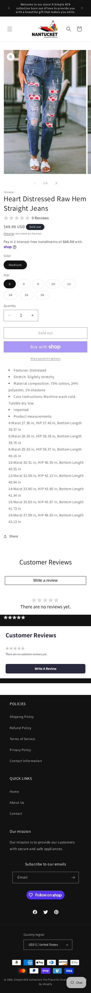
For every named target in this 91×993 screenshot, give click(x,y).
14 (13, 295)
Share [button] (13, 536)
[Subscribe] (73, 877)
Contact (16, 813)
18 (45, 295)
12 (71, 284)
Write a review (45, 580)
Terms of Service (22, 739)
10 (55, 284)
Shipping (9, 233)
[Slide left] (35, 183)
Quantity (10, 306)
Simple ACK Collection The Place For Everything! (44, 979)
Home (14, 791)
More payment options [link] (45, 358)
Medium (18, 265)
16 (29, 295)
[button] (9, 29)
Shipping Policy (22, 716)
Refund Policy (20, 728)
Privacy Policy (20, 750)
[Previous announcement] (9, 8)
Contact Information (26, 761)
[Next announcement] (82, 8)
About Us (17, 802)
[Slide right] (56, 183)
